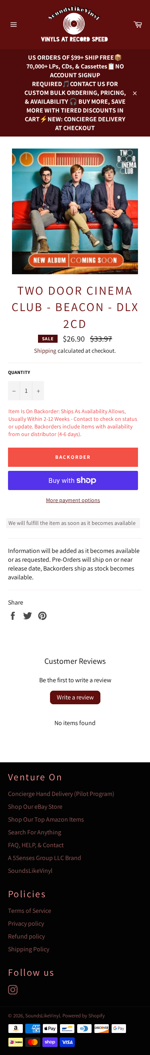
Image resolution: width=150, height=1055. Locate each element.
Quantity (19, 372)
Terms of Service (29, 910)
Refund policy (26, 936)
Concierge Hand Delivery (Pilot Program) (61, 794)
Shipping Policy (28, 949)
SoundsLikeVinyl (30, 870)
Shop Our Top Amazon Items (46, 819)
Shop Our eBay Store (35, 806)
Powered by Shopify (83, 1015)
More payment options (73, 500)
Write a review (75, 697)
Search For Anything (34, 832)
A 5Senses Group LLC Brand (44, 858)
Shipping (45, 350)
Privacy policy (26, 923)
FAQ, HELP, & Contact (36, 845)
